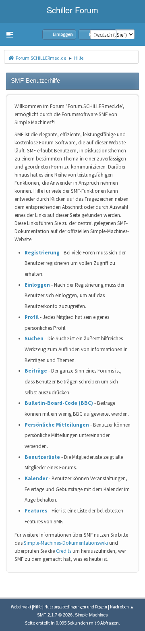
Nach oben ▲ (122, 607)
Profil (32, 317)
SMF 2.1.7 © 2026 (54, 614)
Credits (63, 551)
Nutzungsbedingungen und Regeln (75, 607)
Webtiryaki (21, 607)
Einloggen (37, 284)
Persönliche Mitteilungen (57, 424)
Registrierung (42, 252)
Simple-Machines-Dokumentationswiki (66, 542)
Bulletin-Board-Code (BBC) (59, 403)
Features (36, 510)
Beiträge (36, 370)
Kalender (36, 478)
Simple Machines (91, 614)
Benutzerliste (42, 457)
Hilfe (37, 607)
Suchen (34, 338)
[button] (9, 34)
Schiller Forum (72, 10)
